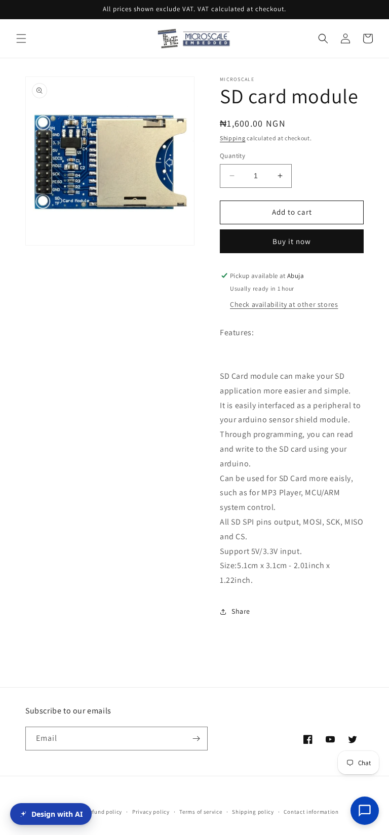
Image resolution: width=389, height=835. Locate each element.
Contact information (311, 811)
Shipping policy (253, 811)
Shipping (233, 138)
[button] (21, 38)
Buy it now (292, 241)
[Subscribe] (196, 738)
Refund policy (104, 811)
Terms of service (200, 811)
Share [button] (240, 611)
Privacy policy (151, 811)
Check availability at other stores (284, 304)
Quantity (232, 155)
